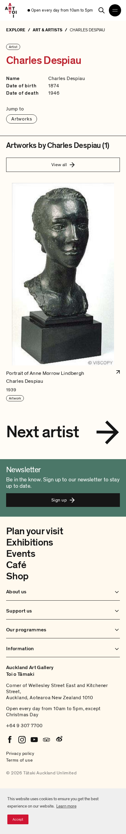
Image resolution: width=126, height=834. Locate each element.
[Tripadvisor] (46, 739)
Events (20, 553)
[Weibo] (58, 739)
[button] (63, 292)
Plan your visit (34, 531)
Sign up (59, 500)
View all (59, 165)
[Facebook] (9, 739)
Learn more (66, 806)
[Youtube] (34, 739)
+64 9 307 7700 (24, 725)
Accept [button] (18, 819)
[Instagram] (22, 739)
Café (16, 565)
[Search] (101, 10)
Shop (17, 576)
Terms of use (19, 760)
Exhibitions (29, 542)
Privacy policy (20, 753)
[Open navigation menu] (115, 10)
